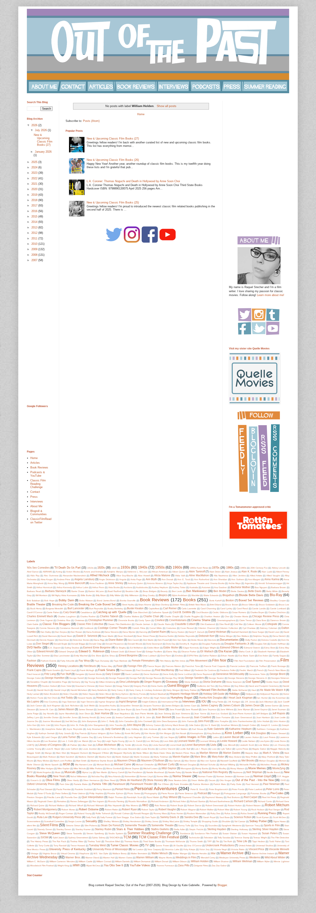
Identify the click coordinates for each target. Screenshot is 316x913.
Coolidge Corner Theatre (112, 627)
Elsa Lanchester (62, 655)
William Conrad (103, 861)
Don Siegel (42, 643)
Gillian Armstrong (107, 682)
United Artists (245, 845)
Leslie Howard (228, 740)
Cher (227, 616)
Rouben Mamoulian (196, 813)
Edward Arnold (45, 651)
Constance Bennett (69, 628)
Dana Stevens (111, 632)
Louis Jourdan (90, 749)
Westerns (254, 857)
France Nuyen (154, 666)
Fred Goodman (143, 670)
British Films (179, 604)
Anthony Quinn (135, 583)
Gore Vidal (66, 686)
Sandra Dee (191, 817)
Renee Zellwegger (79, 801)
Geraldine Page (59, 682)
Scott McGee (279, 817)
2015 (34, 216)
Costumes (171, 628)
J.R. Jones (250, 702)
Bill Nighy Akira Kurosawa (64, 595)
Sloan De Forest (110, 825)
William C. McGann (36, 861)
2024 (34, 167)
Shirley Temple (190, 821)
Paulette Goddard (84, 789)
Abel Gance (33, 571)
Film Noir (219, 660)
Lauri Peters (269, 737)
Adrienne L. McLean (137, 571)
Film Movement (198, 660)
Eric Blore (96, 655)
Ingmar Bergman (106, 702)
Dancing (143, 632)
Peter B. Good (197, 789)
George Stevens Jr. (257, 678)
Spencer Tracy (252, 825)
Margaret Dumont (79, 753)
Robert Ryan (129, 809)
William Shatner (221, 861)
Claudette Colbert (185, 624)
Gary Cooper (113, 674)
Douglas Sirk (260, 644)
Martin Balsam (122, 757)
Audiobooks (142, 587)
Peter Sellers (61, 793)
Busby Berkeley (115, 608)
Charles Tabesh (109, 616)
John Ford (204, 721)
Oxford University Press (41, 784)
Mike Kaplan (63, 768)
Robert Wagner (188, 809)
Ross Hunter (177, 813)
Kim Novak (181, 733)
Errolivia (179, 655)
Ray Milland (170, 797)
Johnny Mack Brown (175, 725)
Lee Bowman (50, 741)
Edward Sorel (134, 651)
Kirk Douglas (258, 733)
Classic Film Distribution (119, 624)
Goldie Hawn (272, 682)
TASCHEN (114, 837)
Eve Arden (263, 655)
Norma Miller (163, 776)
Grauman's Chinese (85, 686)
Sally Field (91, 817)
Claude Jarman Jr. (144, 624)
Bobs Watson (86, 600)
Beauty (164, 591)
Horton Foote (36, 698)
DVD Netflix (34, 647)
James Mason (66, 709)
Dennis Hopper (47, 640)
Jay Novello (48, 713)
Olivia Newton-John (177, 780)
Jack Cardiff (283, 702)
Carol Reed (242, 608)
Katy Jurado (65, 733)
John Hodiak (263, 721)
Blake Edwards (211, 595)
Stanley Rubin (103, 829)
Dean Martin (108, 636)
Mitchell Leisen (150, 768)
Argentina (250, 583)
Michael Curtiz (166, 764)
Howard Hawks (85, 698)
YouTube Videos (140, 865)
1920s (101, 567)
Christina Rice (63, 620)
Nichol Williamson (78, 776)
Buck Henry (36, 608)
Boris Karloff (215, 600)
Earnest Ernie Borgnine (97, 647)
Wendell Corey (208, 857)
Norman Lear (243, 776)
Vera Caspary (154, 849)
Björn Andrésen (179, 595)
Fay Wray (84, 660)
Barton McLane (96, 591)
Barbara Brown (278, 587)
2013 (34, 227)
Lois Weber (263, 745)
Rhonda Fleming (116, 801)
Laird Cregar (51, 737)
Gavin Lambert (132, 674)
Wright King (63, 865)
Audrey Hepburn (160, 587)
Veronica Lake (172, 849)
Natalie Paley (174, 772)
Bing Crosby (149, 595)
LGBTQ (30, 745)
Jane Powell (175, 709)
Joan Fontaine (223, 717)
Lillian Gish (86, 745)
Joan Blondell (183, 717)
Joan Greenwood (243, 717)
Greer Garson (105, 686)
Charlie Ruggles (192, 616)
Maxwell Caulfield (228, 761)
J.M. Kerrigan (234, 702)
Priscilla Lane (53, 797)
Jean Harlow (101, 713)
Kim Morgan (165, 733)
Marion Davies (231, 752)
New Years (59, 776)
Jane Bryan (126, 709)
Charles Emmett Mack (40, 616)
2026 (34, 125)
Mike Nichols (80, 768)
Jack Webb (89, 705)
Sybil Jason (58, 837)
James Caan (190, 705)
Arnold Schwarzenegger (270, 583)
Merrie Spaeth (52, 764)
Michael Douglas (187, 764)
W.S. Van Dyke (101, 853)
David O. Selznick (86, 635)
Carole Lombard (278, 608)
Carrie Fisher (53, 612)
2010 (34, 243)
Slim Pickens (90, 825)
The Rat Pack (59, 841)
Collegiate (271, 624)
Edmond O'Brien (229, 647)
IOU (203, 701)
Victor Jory (204, 849)
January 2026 (43, 151)
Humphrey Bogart (181, 697)
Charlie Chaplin (171, 616)
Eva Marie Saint (246, 655)
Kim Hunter (149, 733)
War (213, 853)
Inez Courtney (51, 702)
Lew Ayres (264, 741)
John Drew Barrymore (167, 721)
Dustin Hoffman (278, 644)
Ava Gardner (220, 587)
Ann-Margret (254, 579)
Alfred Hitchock (99, 575)
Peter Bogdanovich (218, 789)
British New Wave (197, 604)
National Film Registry (215, 772)
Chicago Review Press (265, 616)
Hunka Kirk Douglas (211, 697)
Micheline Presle (269, 764)
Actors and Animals (93, 571)
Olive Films (53, 780)
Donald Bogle (60, 644)
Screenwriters (33, 821)
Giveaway (172, 681)
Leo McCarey (152, 741)
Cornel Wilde (155, 628)
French (260, 670)
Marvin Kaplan (181, 756)
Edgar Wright (209, 647)
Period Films (122, 789)
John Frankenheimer (242, 721)
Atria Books (114, 587)
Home (140, 114)
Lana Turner (68, 737)
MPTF (30, 772)
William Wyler (263, 861)
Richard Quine (37, 805)
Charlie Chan (151, 616)
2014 (34, 221)
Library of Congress (50, 744)
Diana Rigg (99, 640)
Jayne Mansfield (66, 713)
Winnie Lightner (281, 861)
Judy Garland (113, 728)
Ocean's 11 (36, 780)
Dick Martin (148, 640)
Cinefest (159, 620)
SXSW (44, 837)
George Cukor (34, 678)
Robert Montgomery (45, 809)
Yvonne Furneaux (165, 865)
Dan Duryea (61, 632)
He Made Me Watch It (272, 689)
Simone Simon (73, 825)
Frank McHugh (87, 670)
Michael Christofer (145, 764)
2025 (34, 162)
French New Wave (277, 670)
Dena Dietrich (279, 636)
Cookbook (88, 628)
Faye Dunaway (102, 661)
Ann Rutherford (201, 579)
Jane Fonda (142, 709)
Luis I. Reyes (200, 749)
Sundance (185, 833)
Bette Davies (237, 591)
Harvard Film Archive (214, 689)
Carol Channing (208, 608)
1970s (215, 567)
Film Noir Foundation (244, 661)
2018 (34, 200)
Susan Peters (270, 833)
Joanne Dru (32, 721)
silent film (31, 825)
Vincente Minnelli (279, 849)
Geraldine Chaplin (39, 682)
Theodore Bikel (112, 841)
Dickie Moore (197, 640)
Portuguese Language (235, 793)
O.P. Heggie (283, 776)
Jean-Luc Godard (219, 713)
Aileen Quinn (178, 571)
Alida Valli (180, 575)
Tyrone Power (162, 845)
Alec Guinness (51, 575)
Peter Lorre (272, 789)
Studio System (115, 833)
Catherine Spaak (160, 612)
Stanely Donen (44, 829)
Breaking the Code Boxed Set (97, 604)
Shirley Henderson (132, 821)
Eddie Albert (153, 647)
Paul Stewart (46, 789)
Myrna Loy (87, 772)
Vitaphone (84, 853)
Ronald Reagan (141, 813)
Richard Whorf (76, 805)
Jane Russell (191, 709)
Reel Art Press (269, 797)
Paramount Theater (141, 784)
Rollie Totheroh (103, 813)
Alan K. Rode (249, 571)
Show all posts (166, 106)
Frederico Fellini (228, 670)
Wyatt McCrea (93, 865)
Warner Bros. (73, 857)
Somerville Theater (136, 825)
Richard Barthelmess (219, 801)
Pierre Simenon (185, 793)
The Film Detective (280, 837)
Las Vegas (169, 737)
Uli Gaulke (178, 845)
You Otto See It (113, 865)
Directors (211, 640)
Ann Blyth (151, 579)
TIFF (209, 841)
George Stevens (236, 678)
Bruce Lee (284, 604)
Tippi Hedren (258, 841)
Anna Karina (271, 579)
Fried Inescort (33, 674)
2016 (34, 211)
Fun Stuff (65, 674)
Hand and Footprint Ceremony (264, 686)
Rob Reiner (160, 805)
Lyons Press (242, 749)
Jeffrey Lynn (33, 717)
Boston (230, 600)
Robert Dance (194, 805)
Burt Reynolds (96, 608)
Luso (214, 749)
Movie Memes (257, 768)
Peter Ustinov (78, 793)
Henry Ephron (122, 694)
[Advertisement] (40, 333)
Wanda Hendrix (199, 853)
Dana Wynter (129, 632)
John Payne (60, 725)
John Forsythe (221, 721)
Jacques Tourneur (152, 705)
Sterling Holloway (239, 829)
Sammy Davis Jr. (170, 817)
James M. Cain (46, 709)
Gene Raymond (204, 674)
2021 (34, 183)
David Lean (274, 632)
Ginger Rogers (152, 681)
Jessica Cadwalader (125, 717)
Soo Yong (199, 825)
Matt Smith (81, 761)
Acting (59, 571)
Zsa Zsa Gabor (219, 865)
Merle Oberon (34, 764)
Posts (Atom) (91, 120)
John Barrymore (89, 721)
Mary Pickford (268, 757)
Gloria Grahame (212, 681)
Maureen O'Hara (127, 760)
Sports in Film (272, 825)
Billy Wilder (115, 595)
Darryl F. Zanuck (196, 632)
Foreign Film (134, 666)
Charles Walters (131, 616)
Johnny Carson (153, 725)
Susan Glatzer (229, 833)
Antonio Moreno (155, 583)
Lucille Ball (184, 749)
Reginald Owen (45, 801)
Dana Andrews (93, 632)
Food (120, 666)
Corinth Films (138, 628)
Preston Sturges (35, 797)
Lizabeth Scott (246, 745)
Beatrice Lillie (132, 591)
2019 (34, 194)
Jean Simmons (182, 713)
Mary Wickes (43, 761)
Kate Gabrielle (215, 728)
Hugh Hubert (160, 698)
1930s (125, 567)
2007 (34, 260)
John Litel (45, 725)
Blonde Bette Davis (251, 595)
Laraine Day (87, 737)
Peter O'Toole (44, 793)
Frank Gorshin (53, 670)
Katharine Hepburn (240, 728)
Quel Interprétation (92, 797)
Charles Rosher (88, 616)
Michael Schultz (208, 764)
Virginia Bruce (49, 853)
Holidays (234, 693)
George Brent (277, 674)
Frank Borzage (278, 666)
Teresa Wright (260, 837)
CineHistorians (178, 620)
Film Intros (180, 661)
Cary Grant (69, 612)
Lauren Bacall (231, 737)
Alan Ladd (267, 571)
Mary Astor (218, 756)
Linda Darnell (159, 745)
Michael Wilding (227, 764)
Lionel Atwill (175, 745)
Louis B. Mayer (52, 749)
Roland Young (84, 813)
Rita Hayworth (115, 805)
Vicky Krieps (189, 849)
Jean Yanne (200, 713)
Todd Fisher (275, 841)
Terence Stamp (241, 837)
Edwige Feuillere (154, 651)
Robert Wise (224, 809)
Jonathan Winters (229, 725)
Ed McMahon (136, 647)
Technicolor (194, 837)
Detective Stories (81, 640)
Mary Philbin (251, 757)
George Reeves (153, 678)
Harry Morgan (173, 690)
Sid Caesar (239, 821)
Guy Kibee (239, 686)
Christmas (79, 620)
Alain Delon (215, 571)
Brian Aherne (144, 604)
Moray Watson (237, 768)
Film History (165, 661)
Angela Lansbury (84, 579)
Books (189, 599)
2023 (34, 172)
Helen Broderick (51, 694)
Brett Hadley (128, 604)
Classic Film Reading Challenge (38, 484)
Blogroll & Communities (38, 512)
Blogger (222, 885)
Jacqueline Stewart (129, 705)
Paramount (118, 784)
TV (147, 845)
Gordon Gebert (49, 686)
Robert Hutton (235, 805)
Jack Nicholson (72, 705)
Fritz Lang (50, 674)
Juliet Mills (166, 729)
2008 (34, 254)
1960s (177, 567)
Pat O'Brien (163, 784)
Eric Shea (110, 655)
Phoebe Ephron (115, 793)
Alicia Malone (162, 575)
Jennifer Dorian (51, 717)
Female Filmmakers (143, 660)
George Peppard (117, 678)
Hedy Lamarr (33, 694)
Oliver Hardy (73, 780)
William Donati (161, 861)
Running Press (267, 813)
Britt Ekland (215, 604)
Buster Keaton (135, 608)
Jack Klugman (54, 705)
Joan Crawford (202, 717)
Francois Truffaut (258, 666)
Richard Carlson (243, 801)
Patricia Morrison (201, 784)
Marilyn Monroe (209, 752)
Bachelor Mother (240, 587)
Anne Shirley (115, 583)
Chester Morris (241, 616)
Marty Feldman (161, 757)
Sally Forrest (106, 817)
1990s (243, 568)
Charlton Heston (212, 616)
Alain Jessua (231, 571)
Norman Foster (205, 776)
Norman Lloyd (262, 776)
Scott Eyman (262, 817)
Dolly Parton (251, 640)
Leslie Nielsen (249, 741)
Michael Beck (103, 764)
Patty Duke (235, 784)
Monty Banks (201, 768)
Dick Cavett (133, 640)
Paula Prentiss (63, 789)
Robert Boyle (176, 805)
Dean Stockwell (125, 636)
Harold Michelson (79, 690)
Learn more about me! (270, 295)
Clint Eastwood (207, 624)
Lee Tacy (96, 741)
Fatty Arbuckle (67, 661)
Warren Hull (108, 857)
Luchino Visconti (167, 749)
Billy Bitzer (101, 595)
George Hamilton (55, 677)
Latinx (216, 737)
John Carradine (126, 721)
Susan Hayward (249, 833)
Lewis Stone (280, 741)
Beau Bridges (150, 591)
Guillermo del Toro (206, 686)
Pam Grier (65, 784)
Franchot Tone (192, 666)
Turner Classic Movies (124, 845)
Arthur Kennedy (64, 587)
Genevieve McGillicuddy (230, 674)
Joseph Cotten (249, 725)
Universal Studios (264, 845)
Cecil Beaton (202, 612)
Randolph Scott (134, 797)
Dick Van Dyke (180, 640)
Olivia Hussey (155, 780)
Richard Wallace (57, 805)
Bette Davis (255, 591)
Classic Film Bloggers (56, 624)
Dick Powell (163, 640)
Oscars (212, 780)
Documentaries (229, 639)
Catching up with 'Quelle (111, 612)
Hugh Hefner (143, 698)
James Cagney (209, 705)
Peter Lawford (255, 789)
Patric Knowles (181, 784)
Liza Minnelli (229, 745)
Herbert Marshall (158, 694)
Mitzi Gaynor (169, 768)
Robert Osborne (88, 809)
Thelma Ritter (76, 841)
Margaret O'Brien (100, 753)
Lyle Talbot (226, 749)
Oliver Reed (109, 780)
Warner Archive (232, 853)
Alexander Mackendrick (74, 575)
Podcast (202, 793)
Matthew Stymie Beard (102, 761)
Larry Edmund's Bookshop (110, 737)
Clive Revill (224, 624)
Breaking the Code (63, 604)
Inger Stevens (88, 702)
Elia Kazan (225, 651)
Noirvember (130, 776)
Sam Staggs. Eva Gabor (129, 817)
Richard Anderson (160, 801)
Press (34, 496)
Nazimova (237, 772)
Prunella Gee (71, 797)
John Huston (279, 721)
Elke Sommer (43, 655)
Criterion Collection (228, 628)
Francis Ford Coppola (215, 666)
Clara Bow (261, 620)
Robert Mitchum (277, 805)
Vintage (34, 853)
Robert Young (240, 809)
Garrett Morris (95, 674)
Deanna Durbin (166, 636)
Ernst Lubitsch (149, 655)
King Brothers (214, 733)
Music (58, 772)
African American (160, 571)
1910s (90, 568)
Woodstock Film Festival (42, 865)
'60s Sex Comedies (38, 567)
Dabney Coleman (268, 628)
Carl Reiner (170, 608)
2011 (34, 238)
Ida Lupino (33, 701)
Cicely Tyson (144, 620)
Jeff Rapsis (278, 713)
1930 (114, 568)
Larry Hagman (135, 737)
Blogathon (228, 595)
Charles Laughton (67, 616)
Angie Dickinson (107, 579)
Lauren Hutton (251, 737)
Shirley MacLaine (170, 821)
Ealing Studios (72, 647)
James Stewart (86, 709)
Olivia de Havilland (131, 780)
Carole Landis (259, 608)
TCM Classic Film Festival (159, 837)
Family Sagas (279, 655)
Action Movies (73, 571)
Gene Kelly (168, 674)
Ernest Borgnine (128, 655)
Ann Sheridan (220, 579)
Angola (122, 579)
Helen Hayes (88, 694)
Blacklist (195, 595)
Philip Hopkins (96, 793)
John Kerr (32, 725)
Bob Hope (49, 600)
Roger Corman (66, 813)
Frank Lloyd (70, 670)
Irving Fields (217, 702)
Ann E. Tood (183, 579)
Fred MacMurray (164, 670)
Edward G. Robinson (91, 651)
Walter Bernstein (139, 853)
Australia (193, 587)
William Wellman (242, 861)
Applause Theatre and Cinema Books (205, 583)
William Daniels (122, 861)
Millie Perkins (96, 768)
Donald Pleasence (115, 644)
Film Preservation (267, 661)
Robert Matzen (253, 805)
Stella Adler (179, 829)
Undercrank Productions (220, 845)
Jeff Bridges (262, 713)
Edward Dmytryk (66, 651)
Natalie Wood (191, 772)
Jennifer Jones (70, 717)
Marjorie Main (252, 753)
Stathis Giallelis (160, 829)
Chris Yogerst (46, 620)
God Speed (253, 681)
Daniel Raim (158, 631)
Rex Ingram (98, 801)
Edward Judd (117, 651)
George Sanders (194, 677)
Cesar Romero (239, 612)
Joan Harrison (263, 717)
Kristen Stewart (278, 733)
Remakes (61, 801)
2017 (34, 205)
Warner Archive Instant (263, 853)
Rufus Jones (230, 813)
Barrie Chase (77, 591)
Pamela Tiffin (99, 784)
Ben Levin (177, 591)
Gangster (79, 674)
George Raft (135, 678)
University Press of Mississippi (110, 849)
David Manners (49, 636)
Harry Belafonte (99, 690)
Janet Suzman (279, 709)
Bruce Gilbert (248, 604)
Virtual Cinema (68, 853)
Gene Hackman (151, 674)
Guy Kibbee (224, 686)
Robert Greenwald (215, 805)
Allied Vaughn (273, 575)
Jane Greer (158, 709)
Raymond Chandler (191, 797)
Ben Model (219, 591)
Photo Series (133, 793)
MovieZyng (278, 768)
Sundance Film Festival (206, 833)
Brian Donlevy (162, 604)
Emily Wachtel (81, 655)
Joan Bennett (163, 717)
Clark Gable (32, 624)
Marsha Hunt (105, 757)
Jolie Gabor (194, 725)
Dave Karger (258, 632)
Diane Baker (116, 639)
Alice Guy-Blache (124, 575)
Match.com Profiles (62, 761)
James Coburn (231, 705)
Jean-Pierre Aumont (242, 713)
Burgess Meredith (54, 608)
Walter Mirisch (159, 853)
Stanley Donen (63, 829)
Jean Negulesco (122, 713)
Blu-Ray (276, 595)
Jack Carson (36, 705)
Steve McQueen (49, 833)
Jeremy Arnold (89, 717)
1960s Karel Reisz (199, 568)
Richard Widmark (95, 805)
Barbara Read (34, 591)
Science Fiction (243, 817)
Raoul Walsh (153, 797)
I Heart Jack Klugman (239, 697)
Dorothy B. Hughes (188, 644)
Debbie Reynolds (186, 636)
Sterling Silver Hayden (265, 829)
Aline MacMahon (199, 575)
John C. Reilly (108, 721)
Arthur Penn (98, 587)
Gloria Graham (191, 682)
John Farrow (187, 721)
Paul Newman (271, 784)
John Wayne (134, 725)
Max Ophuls (175, 761)
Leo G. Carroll (135, 741)
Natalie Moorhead (155, 772)
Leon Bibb (168, 741)
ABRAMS (47, 571)
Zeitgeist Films (201, 865)
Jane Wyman (243, 709)
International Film (169, 702)
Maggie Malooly (278, 749)
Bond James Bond (106, 600)
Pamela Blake (81, 784)
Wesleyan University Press (232, 857)
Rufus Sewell (247, 813)
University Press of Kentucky (67, 849)
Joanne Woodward (52, 721)
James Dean (252, 705)
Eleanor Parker (188, 651)
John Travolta (116, 725)
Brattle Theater (36, 604)
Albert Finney (282, 571)
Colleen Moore (254, 624)
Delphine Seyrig (261, 636)
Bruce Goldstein (267, 604)
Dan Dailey (45, 632)
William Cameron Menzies (62, 861)
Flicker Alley (106, 666)
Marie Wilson (142, 753)
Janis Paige (33, 713)
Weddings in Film (186, 857)
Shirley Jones (151, 821)
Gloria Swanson (234, 682)
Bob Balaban (33, 600)
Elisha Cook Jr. (246, 651)
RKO (145, 805)
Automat (206, 587)
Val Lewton (137, 849)
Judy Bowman (94, 729)
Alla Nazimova (221, 575)
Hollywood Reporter (269, 694)
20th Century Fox (259, 568)
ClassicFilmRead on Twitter (40, 520)
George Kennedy (96, 678)
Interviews (36, 501)
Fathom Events (48, 661)
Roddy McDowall (46, 813)
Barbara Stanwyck (56, 591)
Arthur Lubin (82, 587)
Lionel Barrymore (195, 744)
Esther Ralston (209, 655)
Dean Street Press (146, 636)
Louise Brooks (148, 749)
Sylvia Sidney (98, 837)
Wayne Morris (165, 857)
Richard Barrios (197, 801)
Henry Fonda (139, 694)
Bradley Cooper (278, 600)
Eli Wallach (206, 651)
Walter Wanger (180, 853)
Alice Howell (144, 575)
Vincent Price (256, 849)
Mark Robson (49, 757)
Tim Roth (227, 841)
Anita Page (136, 579)
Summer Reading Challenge (149, 833)
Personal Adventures (155, 788)
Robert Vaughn (167, 809)
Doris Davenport (154, 644)
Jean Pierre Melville (144, 713)
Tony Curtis (43, 845)
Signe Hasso (279, 821)
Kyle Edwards (34, 737)
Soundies (213, 825)
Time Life (241, 841)
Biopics (163, 595)
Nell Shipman (254, 772)
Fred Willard (184, 670)
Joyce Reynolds (74, 729)
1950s (160, 567)
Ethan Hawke (227, 655)
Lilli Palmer (71, 745)
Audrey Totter (179, 587)
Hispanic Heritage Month (184, 693)
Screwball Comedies (54, 821)
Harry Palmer (190, 690)
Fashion (31, 660)
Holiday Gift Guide (213, 693)
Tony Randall (60, 845)
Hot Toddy (67, 697)
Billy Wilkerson (132, 595)
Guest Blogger (178, 685)
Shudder (226, 821)
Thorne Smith (196, 841)
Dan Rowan (76, 632)
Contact (35, 491)
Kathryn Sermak (47, 733)
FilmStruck (90, 666)
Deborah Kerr (207, 635)
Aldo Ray (35, 575)
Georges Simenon (280, 678)
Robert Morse (68, 809)
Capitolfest (154, 608)
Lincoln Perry (141, 745)
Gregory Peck (140, 686)
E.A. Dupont (54, 647)
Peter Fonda (238, 789)
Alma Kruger (47, 579)
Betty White (272, 591)
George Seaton (216, 678)
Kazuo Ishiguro (98, 733)
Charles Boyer (257, 612)
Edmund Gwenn (252, 647)
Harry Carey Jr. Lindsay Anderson (145, 690)
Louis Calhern (71, 749)
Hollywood (251, 694)
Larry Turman (153, 737)
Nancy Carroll (117, 772)
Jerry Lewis (105, 717)
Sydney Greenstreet (78, 837)
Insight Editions (149, 702)
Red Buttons (233, 797)
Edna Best (269, 647)
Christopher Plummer (100, 620)
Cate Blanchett (140, 612)
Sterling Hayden (216, 829)
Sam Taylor (150, 817)
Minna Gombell (113, 768)
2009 (34, 249)
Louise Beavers (129, 749)
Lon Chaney (279, 745)
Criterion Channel (206, 628)
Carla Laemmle (188, 608)
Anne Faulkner (96, 583)
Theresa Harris (131, 841)
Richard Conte (265, 801)
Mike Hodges (47, 768)
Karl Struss (197, 729)
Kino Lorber (234, 733)
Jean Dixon (84, 713)
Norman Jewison (224, 776)
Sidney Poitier (258, 821)
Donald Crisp (95, 644)
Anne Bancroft (76, 583)
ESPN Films (192, 655)
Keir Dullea (115, 733)
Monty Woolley (219, 768)
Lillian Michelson (106, 744)
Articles (35, 462)
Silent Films (49, 825)
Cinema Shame (200, 620)
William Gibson (179, 861)
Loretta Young (34, 749)
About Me (36, 506)
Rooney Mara (160, 813)
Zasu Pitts (183, 865)
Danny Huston (177, 632)
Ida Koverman (279, 698)
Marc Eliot (61, 753)
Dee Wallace (243, 636)
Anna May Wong (56, 583)
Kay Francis (81, 733)
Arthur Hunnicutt (44, 587)
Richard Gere (282, 801)
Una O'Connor (194, 845)
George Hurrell (76, 678)
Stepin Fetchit (196, 829)
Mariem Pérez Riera (185, 753)
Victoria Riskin (238, 849)
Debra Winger (226, 636)
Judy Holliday (132, 729)
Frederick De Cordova (205, 670)
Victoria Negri (220, 849)
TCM (127, 837)
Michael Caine (122, 764)
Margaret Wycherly (123, 753)
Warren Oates (125, 857)
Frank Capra (34, 670)
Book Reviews (39, 467)
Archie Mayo (235, 583)
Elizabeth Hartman (267, 651)
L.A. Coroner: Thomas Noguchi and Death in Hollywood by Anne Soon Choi (133, 181)
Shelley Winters (111, 821)
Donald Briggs (78, 644)
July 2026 (41, 130)
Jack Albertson (266, 702)
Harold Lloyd (60, 690)
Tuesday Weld (97, 845)
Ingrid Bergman (128, 701)
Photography (150, 793)
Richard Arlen (179, 801)
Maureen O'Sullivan (152, 760)
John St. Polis (77, 725)
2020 (34, 189)
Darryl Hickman (217, 631)
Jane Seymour (209, 709)
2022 (34, 178)
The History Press (39, 841)
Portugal (216, 793)
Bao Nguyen (261, 587)
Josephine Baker (53, 729)
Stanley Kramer (83, 829)
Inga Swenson (69, 702)
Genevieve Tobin (257, 674)
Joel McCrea (71, 721)
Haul (254, 690)
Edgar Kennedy (191, 647)
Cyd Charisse (249, 628)
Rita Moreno (132, 805)
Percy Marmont (104, 789)
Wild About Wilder (275, 857)
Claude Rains (163, 624)
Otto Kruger (225, 780)
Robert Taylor (148, 809)
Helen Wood (105, 694)
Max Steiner (190, 761)
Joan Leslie (280, 717)
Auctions (128, 587)
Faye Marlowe (121, 661)
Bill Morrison (42, 595)
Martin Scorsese (142, 757)
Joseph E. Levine (269, 725)
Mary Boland (235, 757)
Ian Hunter (262, 698)
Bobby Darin (66, 600)
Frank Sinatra (106, 670)
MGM (66, 764)
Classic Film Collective (90, 624)
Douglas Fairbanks (211, 644)
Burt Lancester (76, 608)
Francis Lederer (238, 666)
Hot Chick (52, 698)
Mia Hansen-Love (84, 764)
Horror (286, 694)
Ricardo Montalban (137, 801)
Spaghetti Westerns (231, 825)
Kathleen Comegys (266, 729)
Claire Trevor (245, 620)
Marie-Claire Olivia (162, 753)
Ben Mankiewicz (196, 591)
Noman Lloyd (146, 776)
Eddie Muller (170, 647)
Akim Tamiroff (197, 571)
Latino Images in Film (192, 737)
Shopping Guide (210, 821)
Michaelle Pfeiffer (248, 764)
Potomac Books (258, 793)
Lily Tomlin (126, 745)
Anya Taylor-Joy (175, 583)
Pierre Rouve (167, 793)
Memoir (282, 761)
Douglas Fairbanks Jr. (237, 643)
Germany (75, 682)
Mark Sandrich (67, 757)
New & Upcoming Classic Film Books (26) (113, 159)
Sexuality (91, 821)
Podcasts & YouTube (37, 474)
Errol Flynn (166, 655)
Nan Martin (101, 772)
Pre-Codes (277, 793)
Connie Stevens (48, 628)
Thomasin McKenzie (175, 841)
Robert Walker (207, 809)
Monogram (186, 768)
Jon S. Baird (210, 725)
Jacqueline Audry (107, 705)
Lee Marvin (82, 741)
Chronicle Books (126, 620)
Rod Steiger (274, 809)
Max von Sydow (208, 761)
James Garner (272, 705)
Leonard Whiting (208, 741)
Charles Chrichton (277, 612)
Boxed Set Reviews (251, 600)
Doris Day (170, 644)
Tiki (217, 841)
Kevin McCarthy (132, 733)
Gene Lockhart (185, 674)
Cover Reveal (187, 628)
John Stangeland (96, 725)
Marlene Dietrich (86, 757)
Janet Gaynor (261, 709)
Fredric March (246, 670)
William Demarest (142, 861)
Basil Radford (114, 591)
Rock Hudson (258, 809)
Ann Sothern (237, 579)
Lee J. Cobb (67, 741)
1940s (142, 567)
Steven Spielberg (95, 833)
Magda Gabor (259, 749)
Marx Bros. (200, 756)
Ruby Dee (215, 813)
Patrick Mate (219, 784)
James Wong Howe (106, 709)
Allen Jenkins (239, 575)
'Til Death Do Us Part (67, 567)
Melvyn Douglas (267, 761)
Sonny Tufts (184, 825)
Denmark (31, 640)
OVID (283, 780)
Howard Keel (126, 698)
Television (208, 837)
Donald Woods (135, 644)
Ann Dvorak (167, 579)
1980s (230, 567)
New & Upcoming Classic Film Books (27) (113, 138)
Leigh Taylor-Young (114, 741)
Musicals (70, 772)
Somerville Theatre (162, 825)
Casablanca (86, 612)
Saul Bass (224, 817)
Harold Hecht (43, 690)
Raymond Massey (214, 797)
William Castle (85, 861)
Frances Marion (173, 666)
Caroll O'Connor (35, 612)
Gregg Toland (123, 686)
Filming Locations (68, 666)
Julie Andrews (150, 729)
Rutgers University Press (66, 817)
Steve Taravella (74, 833)
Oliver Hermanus (91, 780)
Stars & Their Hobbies (130, 829)
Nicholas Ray (97, 776)
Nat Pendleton (135, 772)
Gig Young (89, 682)
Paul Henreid (252, 784)
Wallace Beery (119, 853)
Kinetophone (196, 733)
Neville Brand (273, 772)
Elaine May (171, 651)
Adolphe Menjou (115, 571)
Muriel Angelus (44, 772)
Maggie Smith (34, 753)
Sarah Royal (209, 817)
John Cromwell (145, 721)
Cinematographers (226, 620)
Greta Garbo (157, 686)
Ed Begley (120, 647)
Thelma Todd (94, 841)
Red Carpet (250, 797)
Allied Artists (256, 575)
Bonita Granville (128, 600)
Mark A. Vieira (271, 752)
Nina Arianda (114, 776)
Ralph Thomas (115, 797)
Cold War (238, 624)
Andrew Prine (63, 579)
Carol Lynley (226, 608)
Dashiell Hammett (239, 632)
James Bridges (172, 705)
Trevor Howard (78, 845)
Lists (213, 744)
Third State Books (152, 841)
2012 (34, 232)
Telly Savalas (224, 837)
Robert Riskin (111, 809)
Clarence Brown (278, 620)
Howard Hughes (105, 697)
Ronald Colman (122, 813)
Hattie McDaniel (239, 690)
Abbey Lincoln (279, 568)
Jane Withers (226, 709)
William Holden (200, 861)
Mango (48, 753)
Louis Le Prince (109, 749)
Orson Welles (197, 780)
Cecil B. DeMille (182, 612)
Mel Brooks (248, 760)
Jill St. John (145, 717)
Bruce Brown (231, 604)
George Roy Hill (173, 678)
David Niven (66, 636)
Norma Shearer (182, 776)
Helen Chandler (70, 694)
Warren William (145, 857)
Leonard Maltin (186, 740)
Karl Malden (182, 729)
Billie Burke (86, 595)
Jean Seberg (164, 713)
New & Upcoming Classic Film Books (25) (113, 202)
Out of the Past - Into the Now (254, 780)
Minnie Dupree (132, 768)
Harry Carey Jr (118, 690)
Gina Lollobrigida (129, 681)
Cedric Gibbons (220, 612)
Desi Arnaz (63, 640)
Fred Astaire (126, 670)
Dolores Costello (269, 640)
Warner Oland (92, 857)
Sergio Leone (75, 821)
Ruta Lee (42, 817)
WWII (76, 865)
